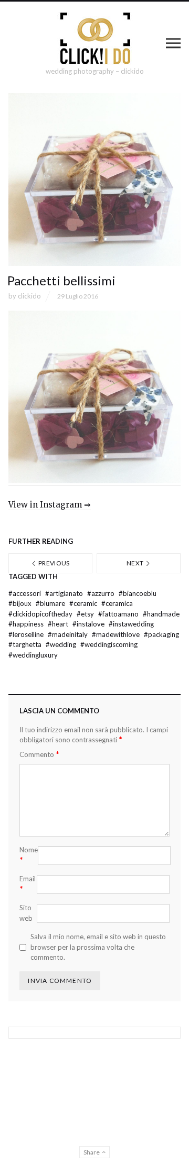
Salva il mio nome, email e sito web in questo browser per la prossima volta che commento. (98, 946)
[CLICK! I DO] (95, 38)
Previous (53, 563)
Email (27, 883)
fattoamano (119, 614)
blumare (51, 603)
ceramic (84, 603)
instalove (89, 624)
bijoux (20, 603)
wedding (62, 644)
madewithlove (116, 634)
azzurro (101, 593)
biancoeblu (137, 593)
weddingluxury (33, 655)
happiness (26, 624)
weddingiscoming (109, 644)
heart (59, 624)
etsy (86, 614)
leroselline (26, 634)
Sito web (26, 912)
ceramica (117, 603)
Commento (39, 754)
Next (136, 563)
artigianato (65, 593)
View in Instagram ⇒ (49, 505)
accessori (25, 593)
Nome (28, 854)
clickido (29, 296)
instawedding (131, 624)
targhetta (25, 644)
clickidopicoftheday (41, 614)
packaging (161, 634)
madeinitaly (68, 634)
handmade (161, 614)
